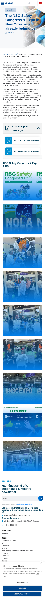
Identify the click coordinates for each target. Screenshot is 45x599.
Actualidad (13, 54)
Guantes (5, 533)
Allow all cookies (22, 594)
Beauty (4, 548)
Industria (5, 553)
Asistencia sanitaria (9, 541)
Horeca (4, 561)
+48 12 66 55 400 (10, 525)
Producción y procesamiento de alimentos (17, 551)
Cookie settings (22, 582)
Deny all (22, 588)
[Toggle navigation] (34, 3)
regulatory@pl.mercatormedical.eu (17, 515)
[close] (41, 562)
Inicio (5, 54)
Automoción (6, 556)
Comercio (5, 546)
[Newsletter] (40, 498)
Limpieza (5, 558)
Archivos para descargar (20, 128)
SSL (3, 543)
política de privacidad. (24, 504)
